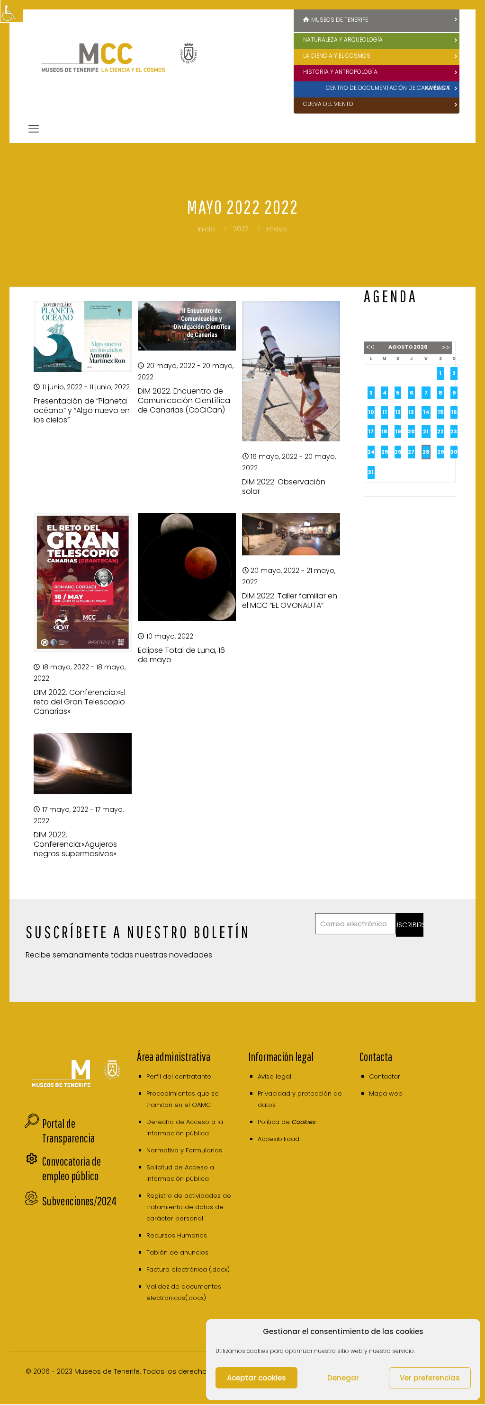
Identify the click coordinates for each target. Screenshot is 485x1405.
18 (384, 431)
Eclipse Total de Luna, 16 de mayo (181, 655)
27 (411, 452)
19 (398, 431)
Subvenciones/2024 (79, 1201)
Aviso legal (274, 1076)
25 (384, 452)
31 (371, 472)
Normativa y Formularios (184, 1150)
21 (426, 431)
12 (398, 412)
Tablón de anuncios (177, 1252)
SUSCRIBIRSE (409, 925)
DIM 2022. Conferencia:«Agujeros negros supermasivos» (75, 844)
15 (440, 412)
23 (453, 431)
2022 (241, 229)
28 (426, 452)
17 (371, 431)
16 (454, 412)
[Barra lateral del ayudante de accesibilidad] (11, 11)
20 (411, 431)
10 (371, 412)
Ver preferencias (430, 1378)
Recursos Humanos (176, 1235)
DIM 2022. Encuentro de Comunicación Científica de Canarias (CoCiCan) (184, 400)
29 (440, 452)
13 (411, 412)
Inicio (206, 229)
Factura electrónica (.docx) (188, 1269)
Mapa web (386, 1093)
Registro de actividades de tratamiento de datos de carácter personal (188, 1207)
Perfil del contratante (178, 1076)
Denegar (343, 1378)
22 (440, 431)
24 (371, 452)
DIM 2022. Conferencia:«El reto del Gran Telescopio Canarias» (80, 702)
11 (384, 412)
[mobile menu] (34, 129)
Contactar (384, 1076)
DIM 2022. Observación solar (283, 486)
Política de (287, 1121)
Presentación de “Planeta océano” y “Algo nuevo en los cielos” (82, 410)
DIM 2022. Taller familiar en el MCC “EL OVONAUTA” (289, 600)
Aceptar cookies (256, 1378)
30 (454, 452)
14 (426, 412)
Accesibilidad (278, 1138)
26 (398, 452)
